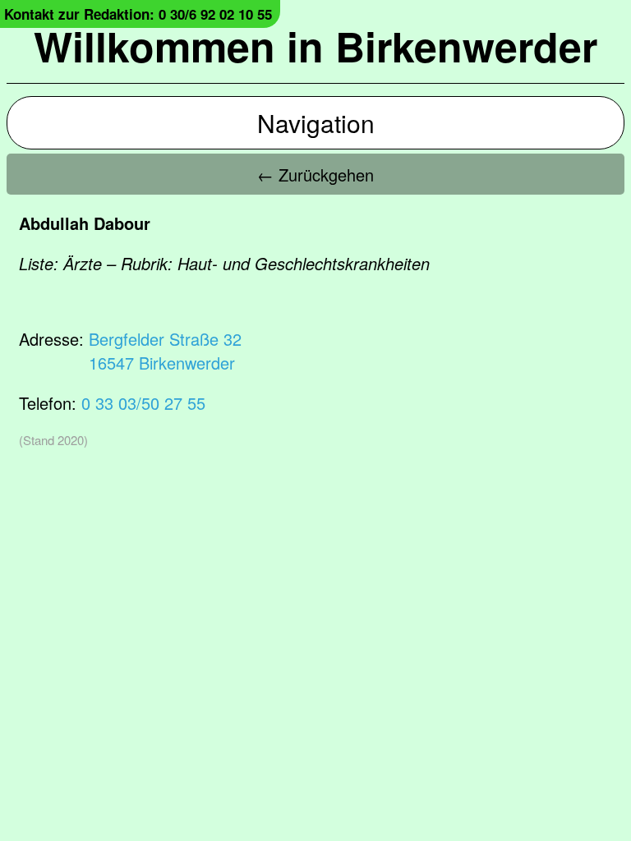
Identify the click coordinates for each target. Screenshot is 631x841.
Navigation (316, 122)
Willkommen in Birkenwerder (315, 45)
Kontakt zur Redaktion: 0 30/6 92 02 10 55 (138, 14)
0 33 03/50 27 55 (143, 403)
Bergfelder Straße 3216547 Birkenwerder (165, 351)
